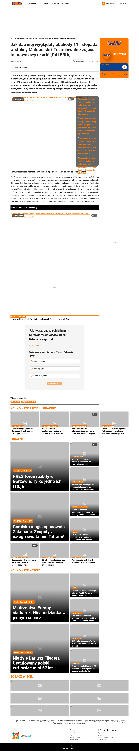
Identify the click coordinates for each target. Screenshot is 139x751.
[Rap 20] (39, 698)
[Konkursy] (99, 710)
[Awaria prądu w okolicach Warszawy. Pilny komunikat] (84, 554)
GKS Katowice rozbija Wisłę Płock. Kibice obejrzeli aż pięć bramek (84, 643)
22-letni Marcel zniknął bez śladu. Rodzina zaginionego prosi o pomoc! (53, 562)
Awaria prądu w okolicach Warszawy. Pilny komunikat (83, 561)
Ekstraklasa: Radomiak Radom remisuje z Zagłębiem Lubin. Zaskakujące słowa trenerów (84, 618)
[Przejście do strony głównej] (16, 3)
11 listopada (15, 402)
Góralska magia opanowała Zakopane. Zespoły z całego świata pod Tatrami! (22, 430)
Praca (71, 735)
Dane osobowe (102, 739)
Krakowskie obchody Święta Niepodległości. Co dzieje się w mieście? (41, 319)
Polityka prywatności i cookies (105, 737)
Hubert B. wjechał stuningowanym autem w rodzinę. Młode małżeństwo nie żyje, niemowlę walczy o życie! (54, 431)
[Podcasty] (39, 710)
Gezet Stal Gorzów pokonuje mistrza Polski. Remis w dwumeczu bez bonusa (84, 593)
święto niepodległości (28, 402)
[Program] (99, 685)
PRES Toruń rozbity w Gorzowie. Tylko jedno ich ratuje (37, 479)
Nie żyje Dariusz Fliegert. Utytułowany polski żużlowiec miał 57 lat (36, 660)
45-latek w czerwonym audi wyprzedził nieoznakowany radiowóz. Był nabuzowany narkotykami (83, 487)
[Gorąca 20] (99, 698)
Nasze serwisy (68, 745)
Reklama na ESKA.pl (75, 737)
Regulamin (101, 733)
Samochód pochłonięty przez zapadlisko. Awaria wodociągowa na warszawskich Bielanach (24, 562)
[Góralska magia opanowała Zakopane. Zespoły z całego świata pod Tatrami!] (24, 423)
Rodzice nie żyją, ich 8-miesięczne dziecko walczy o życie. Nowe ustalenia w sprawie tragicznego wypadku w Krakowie (84, 431)
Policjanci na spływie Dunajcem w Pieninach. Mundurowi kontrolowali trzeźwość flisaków (82, 537)
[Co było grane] (39, 685)
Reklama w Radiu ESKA (75, 739)
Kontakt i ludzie (73, 733)
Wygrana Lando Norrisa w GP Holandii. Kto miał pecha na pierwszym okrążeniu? (84, 668)
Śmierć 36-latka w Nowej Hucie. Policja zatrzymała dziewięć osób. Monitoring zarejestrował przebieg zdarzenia (114, 431)
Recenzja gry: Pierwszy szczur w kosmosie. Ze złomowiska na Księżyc (81, 461)
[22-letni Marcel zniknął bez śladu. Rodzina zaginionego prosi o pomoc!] (54, 554)
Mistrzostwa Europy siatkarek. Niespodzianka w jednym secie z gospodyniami (39, 610)
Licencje (100, 735)
